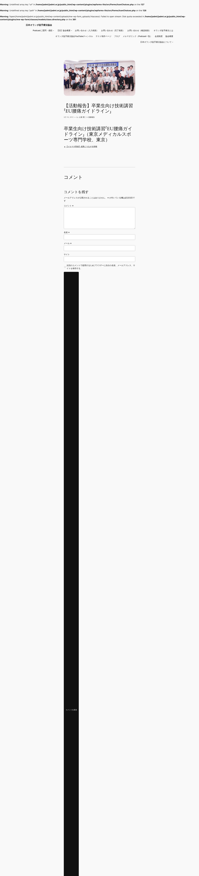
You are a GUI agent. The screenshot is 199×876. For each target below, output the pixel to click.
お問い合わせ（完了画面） (113, 30)
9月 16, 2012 (68, 117)
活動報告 (91, 117)
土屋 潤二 (82, 117)
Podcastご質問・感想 (42, 30)
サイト (67, 254)
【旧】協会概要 (63, 30)
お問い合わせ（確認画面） (139, 30)
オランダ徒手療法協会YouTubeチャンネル (74, 36)
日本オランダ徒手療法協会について (156, 42)
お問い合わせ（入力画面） (86, 30)
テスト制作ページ (103, 36)
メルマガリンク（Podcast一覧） (137, 36)
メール (68, 243)
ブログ (117, 36)
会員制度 (159, 36)
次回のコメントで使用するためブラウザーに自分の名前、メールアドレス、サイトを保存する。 (101, 267)
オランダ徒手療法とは (163, 30)
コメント (68, 206)
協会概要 (169, 36)
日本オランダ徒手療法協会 (39, 25)
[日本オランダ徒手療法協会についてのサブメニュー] (172, 42)
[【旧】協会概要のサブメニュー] (71, 30)
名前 (67, 232)
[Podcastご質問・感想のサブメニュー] (53, 30)
